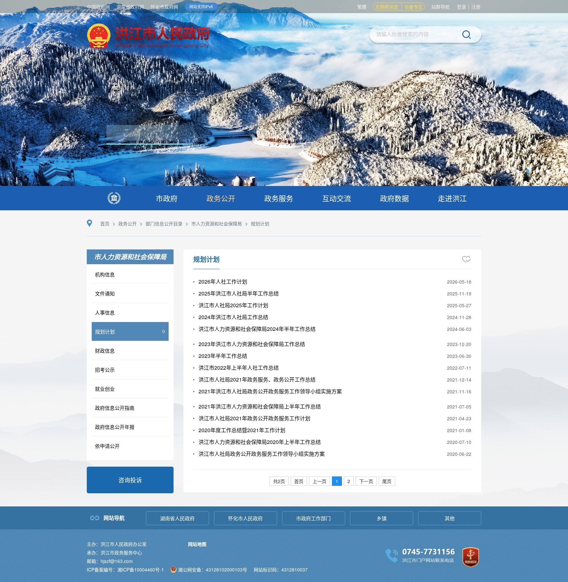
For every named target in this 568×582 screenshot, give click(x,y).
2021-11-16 (459, 391)
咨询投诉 (130, 480)
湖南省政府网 (130, 6)
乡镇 (382, 518)
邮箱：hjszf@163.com (110, 561)
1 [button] (337, 481)
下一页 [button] (366, 481)
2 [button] (348, 481)
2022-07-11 (459, 367)
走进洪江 (452, 198)
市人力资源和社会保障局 (216, 223)
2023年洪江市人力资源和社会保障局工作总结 (252, 344)
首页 (104, 223)
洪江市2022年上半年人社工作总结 (239, 367)
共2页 (279, 481)
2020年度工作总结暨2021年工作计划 (242, 430)
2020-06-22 (459, 454)
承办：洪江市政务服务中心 (114, 552)
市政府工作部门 (313, 518)
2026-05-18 (459, 281)
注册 (476, 6)
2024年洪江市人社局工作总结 (233, 317)
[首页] (114, 198)
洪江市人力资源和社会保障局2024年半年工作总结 (257, 329)
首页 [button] (298, 481)
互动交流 (336, 198)
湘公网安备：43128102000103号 (212, 569)
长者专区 (413, 6)
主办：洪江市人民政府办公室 (117, 544)
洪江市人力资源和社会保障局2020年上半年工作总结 (260, 442)
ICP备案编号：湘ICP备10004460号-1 (125, 569)
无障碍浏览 (386, 6)
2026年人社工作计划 (223, 281)
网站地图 (197, 544)
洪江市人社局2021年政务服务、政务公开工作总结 (257, 379)
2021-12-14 (459, 379)
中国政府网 (98, 6)
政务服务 (278, 198)
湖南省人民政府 (177, 518)
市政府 (167, 198)
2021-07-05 (459, 406)
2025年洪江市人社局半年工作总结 (239, 293)
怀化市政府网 (164, 6)
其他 (450, 518)
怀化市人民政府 (245, 518)
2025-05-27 (459, 305)
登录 (461, 6)
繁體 (362, 6)
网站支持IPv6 (201, 6)
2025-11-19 (459, 293)
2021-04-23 (459, 418)
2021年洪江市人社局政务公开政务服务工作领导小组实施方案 (270, 391)
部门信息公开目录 (164, 223)
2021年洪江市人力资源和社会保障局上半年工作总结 (260, 406)
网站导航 (114, 518)
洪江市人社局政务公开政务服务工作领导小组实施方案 (262, 453)
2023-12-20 (459, 344)
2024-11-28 (459, 317)
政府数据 (394, 198)
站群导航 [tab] (440, 6)
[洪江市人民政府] (148, 37)
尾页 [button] (386, 481)
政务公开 (220, 198)
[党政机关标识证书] (471, 556)
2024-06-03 (459, 329)
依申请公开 (107, 445)
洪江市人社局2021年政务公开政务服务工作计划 (254, 418)
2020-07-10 (459, 442)
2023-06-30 (459, 356)
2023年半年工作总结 (223, 356)
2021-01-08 (459, 430)
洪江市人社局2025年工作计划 (233, 305)
